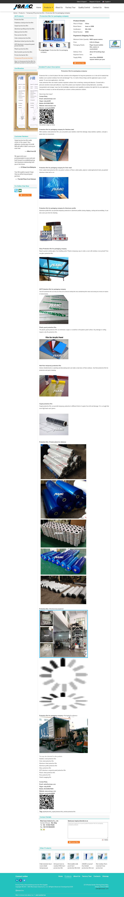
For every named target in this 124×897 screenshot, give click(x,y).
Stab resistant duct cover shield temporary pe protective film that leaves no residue (46, 868)
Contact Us (97, 7)
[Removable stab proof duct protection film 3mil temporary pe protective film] (74, 856)
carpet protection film (57, 811)
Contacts (97, 876)
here (63, 80)
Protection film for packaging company (51, 715)
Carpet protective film (21, 26)
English (107, 1)
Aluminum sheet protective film (24, 41)
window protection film (69, 811)
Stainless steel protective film (24, 22)
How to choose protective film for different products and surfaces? (25, 62)
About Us (59, 7)
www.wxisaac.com (50, 105)
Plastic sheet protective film (47, 772)
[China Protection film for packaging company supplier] (54, 31)
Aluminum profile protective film (24, 29)
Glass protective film (21, 32)
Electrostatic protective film (23, 52)
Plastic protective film (21, 49)
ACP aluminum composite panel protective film (52, 770)
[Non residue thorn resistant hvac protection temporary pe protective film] (102, 856)
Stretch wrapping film (45, 777)
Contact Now (80, 63)
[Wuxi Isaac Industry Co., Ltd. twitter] (24, 880)
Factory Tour (70, 7)
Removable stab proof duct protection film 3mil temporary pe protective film (74, 868)
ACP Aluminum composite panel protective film (24, 45)
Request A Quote (95, 1)
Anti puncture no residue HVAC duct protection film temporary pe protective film (59, 868)
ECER (71, 887)
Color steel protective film (23, 38)
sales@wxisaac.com (50, 98)
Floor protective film (21, 35)
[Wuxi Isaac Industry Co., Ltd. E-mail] (44, 830)
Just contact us (40, 895)
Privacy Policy (20, 885)
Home (38, 7)
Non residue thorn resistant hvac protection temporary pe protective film (101, 868)
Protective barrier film (21, 55)
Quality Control (84, 7)
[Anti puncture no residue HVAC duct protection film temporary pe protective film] (60, 856)
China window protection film (33, 885)
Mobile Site (20, 890)
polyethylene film (47, 811)
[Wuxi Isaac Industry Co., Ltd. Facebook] (20, 880)
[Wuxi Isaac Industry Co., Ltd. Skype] (41, 830)
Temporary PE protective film (35, 13)
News (107, 7)
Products (47, 7)
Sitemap (105, 876)
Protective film (19, 19)
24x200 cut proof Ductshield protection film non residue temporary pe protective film (88, 868)
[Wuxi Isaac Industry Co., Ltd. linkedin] (17, 880)
